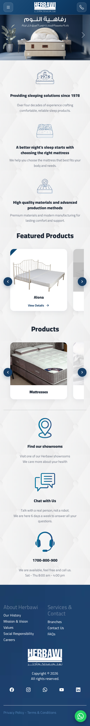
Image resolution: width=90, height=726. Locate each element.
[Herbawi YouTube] (61, 690)
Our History (12, 615)
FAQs (51, 634)
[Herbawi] (45, 7)
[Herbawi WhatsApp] (45, 690)
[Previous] (7, 281)
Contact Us (56, 627)
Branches (55, 621)
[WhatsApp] (81, 716)
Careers (9, 639)
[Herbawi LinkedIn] (78, 690)
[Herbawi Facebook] (11, 690)
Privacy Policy (13, 712)
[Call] (82, 7)
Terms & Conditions (41, 712)
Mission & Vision (15, 621)
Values (8, 627)
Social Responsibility (18, 633)
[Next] (82, 281)
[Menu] (8, 7)
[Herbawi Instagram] (28, 690)
